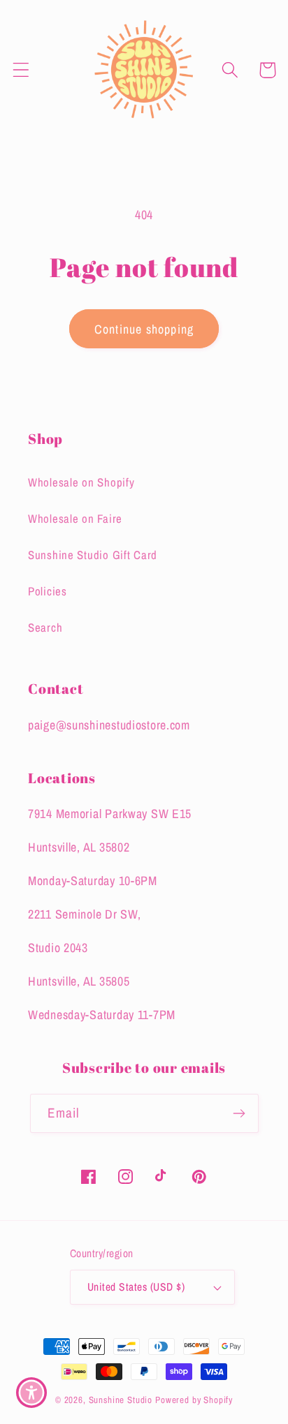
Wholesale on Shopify (81, 482)
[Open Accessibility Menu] (32, 1393)
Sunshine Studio (121, 1399)
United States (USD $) (136, 1287)
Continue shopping (144, 329)
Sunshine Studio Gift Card (92, 555)
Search (45, 627)
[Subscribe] (239, 1113)
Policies (47, 591)
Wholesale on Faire (75, 518)
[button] (21, 70)
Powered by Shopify (194, 1399)
